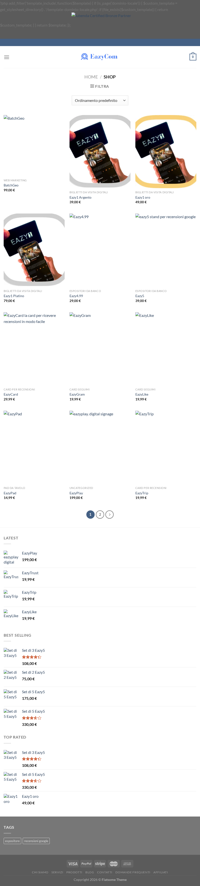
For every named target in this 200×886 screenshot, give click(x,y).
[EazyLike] (165, 348)
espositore (12, 841)
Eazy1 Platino (14, 296)
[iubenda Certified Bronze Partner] (108, 25)
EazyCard (11, 394)
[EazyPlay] (100, 447)
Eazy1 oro (142, 197)
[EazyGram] (100, 348)
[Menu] (7, 57)
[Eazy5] (165, 250)
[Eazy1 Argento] (100, 151)
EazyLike (141, 394)
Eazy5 (139, 296)
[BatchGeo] (34, 145)
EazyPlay (76, 493)
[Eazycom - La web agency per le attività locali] (100, 57)
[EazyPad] (34, 447)
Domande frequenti (132, 872)
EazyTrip (141, 493)
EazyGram (77, 394)
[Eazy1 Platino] (34, 250)
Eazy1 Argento (80, 197)
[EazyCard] (34, 348)
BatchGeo (11, 185)
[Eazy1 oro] (165, 151)
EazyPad (10, 493)
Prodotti (74, 872)
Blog (89, 872)
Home (91, 76)
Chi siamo (40, 872)
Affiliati (160, 872)
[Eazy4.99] (100, 250)
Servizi (57, 872)
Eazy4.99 (76, 296)
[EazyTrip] (165, 447)
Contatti (104, 872)
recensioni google (36, 841)
